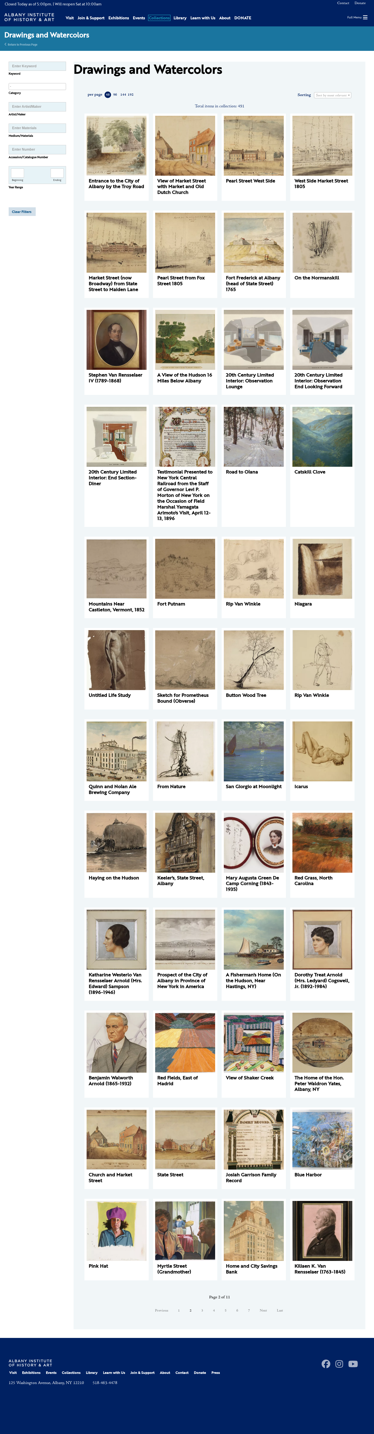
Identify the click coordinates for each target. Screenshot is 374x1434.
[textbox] (332, 95)
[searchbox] (37, 86)
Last (280, 1310)
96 (115, 94)
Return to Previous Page (22, 44)
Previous (161, 1310)
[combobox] (37, 86)
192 (130, 94)
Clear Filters (21, 211)
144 (123, 94)
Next (263, 1310)
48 (108, 94)
